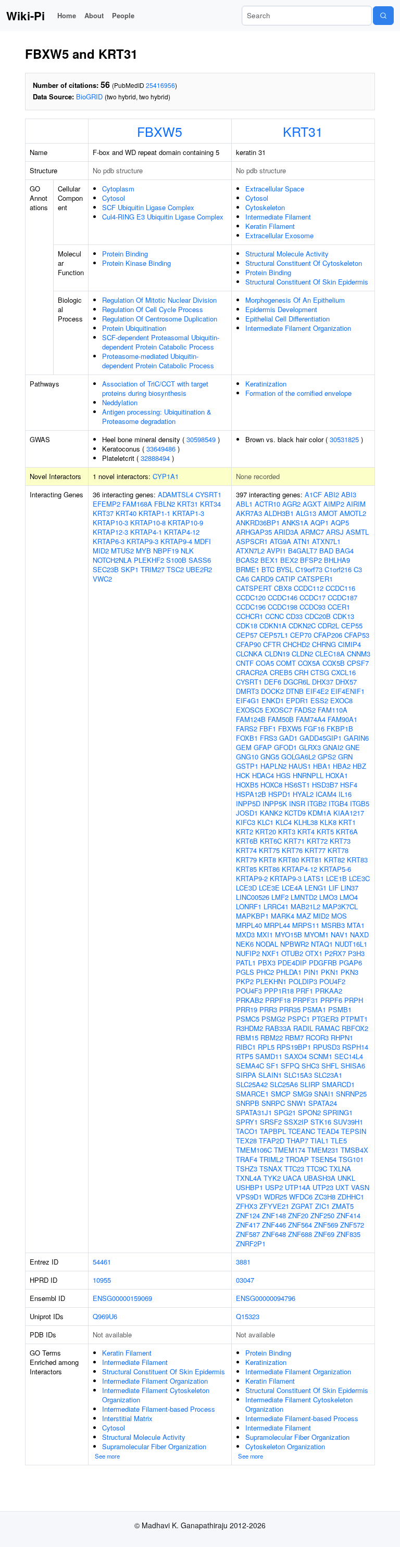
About (94, 15)
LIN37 (349, 888)
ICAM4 (326, 794)
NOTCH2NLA (112, 560)
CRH (301, 672)
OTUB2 (292, 953)
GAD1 (288, 738)
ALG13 (306, 513)
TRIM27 (153, 569)
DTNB (295, 691)
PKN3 (349, 972)
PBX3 (267, 963)
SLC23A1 (328, 1075)
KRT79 (246, 860)
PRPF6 (331, 1000)
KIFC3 (245, 822)
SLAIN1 (270, 1075)
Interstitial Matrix (127, 1418)
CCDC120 (251, 597)
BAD (326, 551)
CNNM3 (358, 654)
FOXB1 (247, 738)
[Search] (383, 15)
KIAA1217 (348, 813)
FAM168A (137, 504)
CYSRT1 (208, 494)
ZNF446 (274, 1225)
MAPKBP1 (252, 916)
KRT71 (294, 841)
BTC (267, 569)
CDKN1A (272, 625)
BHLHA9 (337, 560)
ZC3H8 (325, 1197)
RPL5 (266, 1047)
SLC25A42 (252, 1084)
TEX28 (246, 1140)
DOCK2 (272, 691)
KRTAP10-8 (148, 522)
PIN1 (311, 972)
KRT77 (315, 850)
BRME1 (247, 569)
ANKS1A (295, 522)
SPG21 (285, 1112)
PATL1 (246, 963)
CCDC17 (312, 597)
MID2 (101, 551)
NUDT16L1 (351, 944)
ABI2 (331, 494)
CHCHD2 (296, 644)
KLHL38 (306, 822)
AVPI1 (276, 551)
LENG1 (316, 888)
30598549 (201, 439)
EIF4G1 (247, 700)
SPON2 (309, 1112)
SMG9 (302, 1094)
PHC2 (265, 972)
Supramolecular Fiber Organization (154, 1446)
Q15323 (247, 1316)
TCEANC (301, 1131)
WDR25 (275, 1197)
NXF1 (270, 953)
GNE (352, 747)
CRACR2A (252, 672)
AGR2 (291, 504)
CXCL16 (343, 672)
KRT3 (286, 831)
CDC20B (318, 616)
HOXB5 (247, 785)
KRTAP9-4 (176, 541)
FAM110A (332, 710)
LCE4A (292, 888)
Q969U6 (105, 1316)
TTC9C (316, 1169)
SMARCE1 (252, 1094)
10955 (102, 1280)
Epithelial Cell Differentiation (287, 319)
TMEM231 (323, 1150)
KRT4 (306, 831)
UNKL (346, 1178)
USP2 (274, 1187)
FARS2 (246, 728)
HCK (243, 775)
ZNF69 (324, 1234)
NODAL (267, 944)
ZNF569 (326, 1225)
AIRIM (356, 504)
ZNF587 (248, 1234)
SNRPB (247, 1103)
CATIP (285, 579)
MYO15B (288, 934)
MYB (143, 551)
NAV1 (339, 934)
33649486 (161, 449)
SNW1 (296, 1103)
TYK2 (272, 1178)
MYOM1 (316, 934)
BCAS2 (247, 560)
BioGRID (89, 96)
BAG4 (344, 551)
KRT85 (246, 869)
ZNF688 (300, 1234)
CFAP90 (248, 644)
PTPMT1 (354, 1019)
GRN (345, 757)
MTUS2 (122, 551)
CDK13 (343, 616)
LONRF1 (248, 906)
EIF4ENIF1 (348, 691)
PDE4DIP (292, 963)
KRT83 (357, 860)
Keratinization (265, 384)
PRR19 (246, 1009)
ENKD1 (272, 700)
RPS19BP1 (294, 1047)
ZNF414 (348, 1215)
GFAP (263, 747)
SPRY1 (247, 1122)
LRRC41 (276, 906)
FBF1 (267, 728)
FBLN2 (164, 504)
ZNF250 (322, 1215)
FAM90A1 (342, 719)
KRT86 (269, 869)
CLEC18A (330, 654)
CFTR (272, 644)
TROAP (297, 1159)
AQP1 (319, 522)
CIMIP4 (349, 644)
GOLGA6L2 (298, 757)
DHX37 (322, 682)
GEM (244, 747)
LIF (334, 888)
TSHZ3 (246, 1169)
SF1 (272, 1066)
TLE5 (339, 1140)
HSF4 (348, 785)
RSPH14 (355, 1047)
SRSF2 (271, 1122)
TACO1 (247, 1131)
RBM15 (247, 1037)
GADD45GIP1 (320, 738)
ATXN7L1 (326, 541)
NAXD (359, 934)
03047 (245, 1280)
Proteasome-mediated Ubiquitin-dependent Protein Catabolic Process (158, 360)
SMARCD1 (338, 1084)
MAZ (303, 916)
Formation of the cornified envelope (298, 393)
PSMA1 (314, 1009)
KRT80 (288, 860)
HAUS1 (300, 766)
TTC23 (294, 1169)
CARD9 (262, 579)
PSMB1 (340, 1009)
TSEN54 (323, 1159)
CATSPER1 (315, 579)
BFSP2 (311, 560)
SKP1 (130, 569)
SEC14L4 (348, 1056)
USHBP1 (249, 1187)
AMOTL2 (353, 513)
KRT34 (210, 504)
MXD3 (245, 934)
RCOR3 (317, 1037)
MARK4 (282, 916)
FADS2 (305, 710)
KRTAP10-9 (185, 522)
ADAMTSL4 (175, 494)
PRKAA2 (328, 991)
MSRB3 (333, 925)
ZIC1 (322, 1206)
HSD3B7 (325, 785)
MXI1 (265, 934)
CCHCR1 (249, 616)
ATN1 (301, 541)
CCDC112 (308, 588)
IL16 (345, 794)
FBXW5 (159, 131)
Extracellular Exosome (279, 235)
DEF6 (272, 682)
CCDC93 (312, 607)
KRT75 (269, 850)
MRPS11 (305, 925)
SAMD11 (268, 1056)
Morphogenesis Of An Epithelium (295, 300)
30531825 (344, 439)
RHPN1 (342, 1037)
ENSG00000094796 (265, 1298)
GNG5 (269, 757)
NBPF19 (166, 551)
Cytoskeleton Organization (285, 1446)
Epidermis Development (281, 309)
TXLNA (340, 1169)
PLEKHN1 (271, 981)
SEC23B (106, 569)
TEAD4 (328, 1131)
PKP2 (245, 981)
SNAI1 (324, 1094)
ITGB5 (359, 803)
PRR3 (268, 1009)
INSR (297, 803)
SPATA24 (322, 1103)
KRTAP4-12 (181, 532)
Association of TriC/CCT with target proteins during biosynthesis (155, 388)
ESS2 (319, 700)
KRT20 (265, 831)
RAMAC (327, 1028)
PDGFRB (323, 963)
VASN (360, 1187)
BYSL (285, 569)
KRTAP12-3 (110, 532)
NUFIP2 (248, 953)
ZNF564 (300, 1225)
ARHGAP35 (254, 532)
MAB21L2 (305, 906)
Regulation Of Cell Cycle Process (152, 309)
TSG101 (351, 1159)
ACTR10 (267, 504)
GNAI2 (333, 747)
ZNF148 (274, 1215)
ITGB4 (338, 803)
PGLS (245, 972)
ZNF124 (248, 1215)
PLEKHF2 (149, 560)
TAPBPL (273, 1131)
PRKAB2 (249, 1000)
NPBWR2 (294, 944)
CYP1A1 (166, 476)
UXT (342, 1187)
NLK (187, 551)
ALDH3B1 (279, 513)
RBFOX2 (355, 1028)
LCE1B (336, 878)
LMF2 (280, 897)
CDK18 (246, 625)
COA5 (265, 663)
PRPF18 (278, 1000)
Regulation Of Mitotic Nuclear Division (159, 300)
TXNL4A (248, 1178)
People (123, 15)
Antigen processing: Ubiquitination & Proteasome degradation (156, 416)
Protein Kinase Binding (136, 263)
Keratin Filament (270, 226)
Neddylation (120, 402)
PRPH (353, 1000)
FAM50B (281, 719)
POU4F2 (332, 981)
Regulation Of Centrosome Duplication (159, 319)
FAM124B (251, 719)
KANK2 (271, 813)
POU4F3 (249, 991)
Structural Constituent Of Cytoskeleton (303, 263)
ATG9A (280, 541)
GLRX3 (310, 747)
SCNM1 (320, 1056)
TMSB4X (354, 1150)
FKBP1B (340, 728)
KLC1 (265, 822)
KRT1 (347, 822)
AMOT (328, 513)
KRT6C (271, 841)
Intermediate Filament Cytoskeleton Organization (155, 1394)
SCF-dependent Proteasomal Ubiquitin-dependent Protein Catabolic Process (160, 342)
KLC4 (284, 822)
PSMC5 (247, 1019)
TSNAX (270, 1169)
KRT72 (317, 841)
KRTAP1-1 (154, 513)
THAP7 (297, 1140)
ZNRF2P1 (251, 1243)
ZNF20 (298, 1215)
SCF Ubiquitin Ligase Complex (148, 207)
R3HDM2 (249, 1028)
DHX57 (346, 682)
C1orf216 (338, 569)
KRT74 (246, 850)
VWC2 (102, 579)
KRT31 (303, 131)
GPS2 (327, 757)
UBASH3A (319, 1178)
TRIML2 (271, 1159)
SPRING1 (338, 1112)
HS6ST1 (297, 785)
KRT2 (244, 831)
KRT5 (325, 831)
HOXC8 (271, 785)
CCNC (274, 616)
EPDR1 (297, 700)
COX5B (333, 663)
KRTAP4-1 (146, 532)
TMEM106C (254, 1150)
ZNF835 (348, 1234)
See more (107, 1456)
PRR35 (290, 1009)
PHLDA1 (289, 972)
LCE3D (246, 888)
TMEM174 (289, 1150)
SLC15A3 (298, 1075)
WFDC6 (300, 1197)
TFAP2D (271, 1140)
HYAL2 (303, 794)
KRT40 (126, 513)
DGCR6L (296, 682)
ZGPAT (302, 1206)
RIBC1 (246, 1047)
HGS (283, 775)
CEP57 (246, 635)
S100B (176, 560)
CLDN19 (277, 654)
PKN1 (330, 972)
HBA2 (342, 766)
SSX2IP (296, 1122)
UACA (292, 1178)
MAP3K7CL (340, 906)
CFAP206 (328, 635)
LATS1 (314, 878)
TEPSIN (353, 1131)
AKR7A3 (249, 513)
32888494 (155, 458)
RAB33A (278, 1028)
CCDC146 (282, 597)
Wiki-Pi (25, 15)
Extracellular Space (274, 189)
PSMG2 (273, 1019)
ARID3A (286, 532)
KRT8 (267, 860)
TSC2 (175, 569)
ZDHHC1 (351, 1197)
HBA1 (322, 766)
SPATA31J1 (254, 1112)
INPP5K (274, 803)
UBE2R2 (199, 569)
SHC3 (310, 1066)
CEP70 (300, 635)
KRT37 (103, 513)
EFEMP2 (106, 504)
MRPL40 (249, 925)
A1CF (313, 494)
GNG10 (247, 757)
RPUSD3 (326, 1047)
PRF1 (304, 991)
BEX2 (289, 560)
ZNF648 (274, 1234)
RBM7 (294, 1037)
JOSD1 (247, 813)
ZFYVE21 (274, 1206)
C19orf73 (308, 569)
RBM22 (271, 1037)
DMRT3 (247, 691)
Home (66, 15)
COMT (286, 663)
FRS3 (268, 738)
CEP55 (351, 625)
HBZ (359, 766)
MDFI (202, 541)
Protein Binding (125, 254)
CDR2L (328, 625)
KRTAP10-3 (110, 522)
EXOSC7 (278, 710)
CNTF (245, 663)
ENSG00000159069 (122, 1298)
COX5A (309, 663)
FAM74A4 (311, 719)
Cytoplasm (118, 189)
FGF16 (314, 728)
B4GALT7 (302, 551)
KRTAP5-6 (335, 869)
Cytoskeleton (265, 207)
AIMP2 (333, 504)
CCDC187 (342, 597)
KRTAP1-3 (188, 513)
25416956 (160, 85)
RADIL (303, 1028)
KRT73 (340, 841)
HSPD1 (279, 794)
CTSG (319, 672)
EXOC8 (341, 700)
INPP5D (248, 803)
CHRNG (324, 644)
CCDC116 (340, 588)
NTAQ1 (322, 944)
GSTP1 (247, 766)
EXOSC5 (249, 710)
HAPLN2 (273, 766)
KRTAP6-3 (108, 541)
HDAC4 (263, 775)
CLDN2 (302, 654)
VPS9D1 (249, 1197)
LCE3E (269, 888)
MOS (339, 916)
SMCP (281, 1094)
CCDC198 (282, 607)
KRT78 (338, 850)
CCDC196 (251, 607)
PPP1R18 (279, 991)
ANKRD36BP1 (258, 522)
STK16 (320, 1122)
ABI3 (348, 494)
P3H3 (356, 953)
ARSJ (335, 532)
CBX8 (283, 588)
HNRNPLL (308, 775)
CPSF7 (358, 663)
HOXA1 (337, 775)
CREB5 (281, 672)
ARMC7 (312, 532)
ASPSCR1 (252, 541)
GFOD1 (285, 747)
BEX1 (269, 560)
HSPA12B (251, 794)
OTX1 (313, 953)
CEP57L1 (273, 635)
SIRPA (246, 1075)
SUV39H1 (348, 1122)
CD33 (294, 616)
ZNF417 (248, 1225)
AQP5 (340, 522)
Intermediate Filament (278, 217)
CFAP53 (356, 635)
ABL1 (244, 504)
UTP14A (297, 1187)
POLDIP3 (303, 981)
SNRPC (273, 1103)
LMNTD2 (304, 897)
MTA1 (356, 925)
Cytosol (113, 198)
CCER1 (339, 607)
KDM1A (319, 813)
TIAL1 (319, 1140)
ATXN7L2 (250, 551)
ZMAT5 (343, 1206)
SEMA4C (250, 1066)
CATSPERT (254, 588)
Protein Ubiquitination (134, 328)
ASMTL (357, 532)
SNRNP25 (351, 1094)
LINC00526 (252, 897)
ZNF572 (352, 1225)
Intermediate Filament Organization (298, 328)
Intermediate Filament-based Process (158, 1409)
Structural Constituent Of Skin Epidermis (306, 282)
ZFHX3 (246, 1206)
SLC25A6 (284, 1084)
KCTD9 (295, 813)
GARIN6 (356, 738)
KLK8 (328, 822)
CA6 (242, 579)
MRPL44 (277, 925)
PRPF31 (305, 1000)
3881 (243, 1262)
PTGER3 (325, 1019)
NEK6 (245, 944)
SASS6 (200, 560)
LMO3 (328, 897)
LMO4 (349, 897)
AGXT (312, 504)
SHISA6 (353, 1066)
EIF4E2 (317, 691)
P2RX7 (335, 953)
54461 (102, 1262)
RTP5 (244, 1056)
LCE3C (359, 878)
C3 (358, 569)
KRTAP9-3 (142, 541)
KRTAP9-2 (252, 878)
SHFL (330, 1066)
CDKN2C (302, 625)
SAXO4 (295, 1056)
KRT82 (334, 860)
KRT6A (347, 831)
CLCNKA (249, 654)
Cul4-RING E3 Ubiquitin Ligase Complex (162, 217)
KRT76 (292, 850)
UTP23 (322, 1187)
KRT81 (311, 860)
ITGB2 (317, 803)
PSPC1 (299, 1019)
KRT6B (247, 841)
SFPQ (290, 1066)
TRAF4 (246, 1159)
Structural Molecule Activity (287, 254)
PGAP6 (350, 963)
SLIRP (310, 1084)
